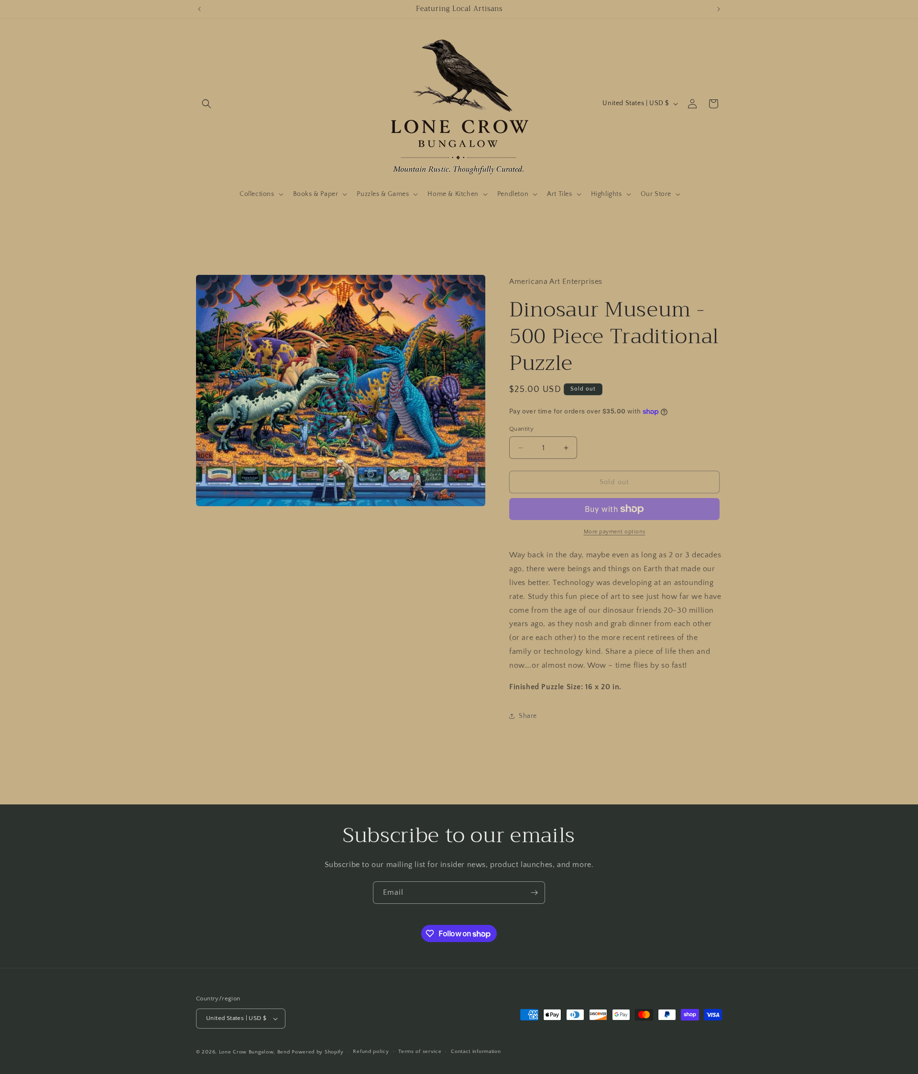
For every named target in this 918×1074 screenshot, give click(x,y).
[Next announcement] (718, 9)
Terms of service (419, 1051)
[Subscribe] (534, 892)
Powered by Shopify (318, 1052)
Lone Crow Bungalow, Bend (254, 1052)
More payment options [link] (614, 532)
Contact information (476, 1051)
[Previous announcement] (199, 9)
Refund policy (371, 1051)
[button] (206, 103)
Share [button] (528, 716)
